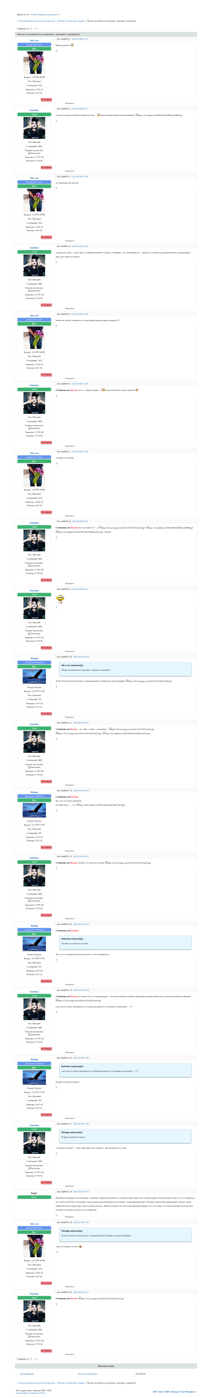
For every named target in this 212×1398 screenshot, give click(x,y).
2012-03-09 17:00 (81, 1058)
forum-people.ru (22, 1393)
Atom (160, 1392)
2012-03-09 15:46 (80, 314)
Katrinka (34, 110)
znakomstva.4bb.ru (38, 1393)
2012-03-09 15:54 (80, 451)
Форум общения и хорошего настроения (36, 21)
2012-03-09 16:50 (81, 790)
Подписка (190, 1392)
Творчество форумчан (87, 1374)
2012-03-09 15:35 (80, 39)
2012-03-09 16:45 (81, 723)
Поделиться (66, 103)
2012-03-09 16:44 (81, 657)
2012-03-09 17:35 (81, 1191)
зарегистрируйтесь (51, 14)
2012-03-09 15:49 (80, 384)
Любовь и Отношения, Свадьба (71, 21)
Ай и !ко (34, 40)
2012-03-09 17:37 (81, 1292)
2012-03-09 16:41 (80, 589)
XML (167, 1392)
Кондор (34, 658)
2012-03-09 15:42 (80, 246)
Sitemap (174, 1392)
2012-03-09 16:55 (81, 924)
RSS (155, 1392)
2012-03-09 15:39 (80, 176)
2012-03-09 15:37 (80, 109)
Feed (182, 1392)
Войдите (35, 14)
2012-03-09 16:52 (81, 856)
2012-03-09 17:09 (81, 1124)
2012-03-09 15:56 (80, 521)
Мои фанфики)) (27, 1374)
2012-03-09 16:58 (81, 990)
